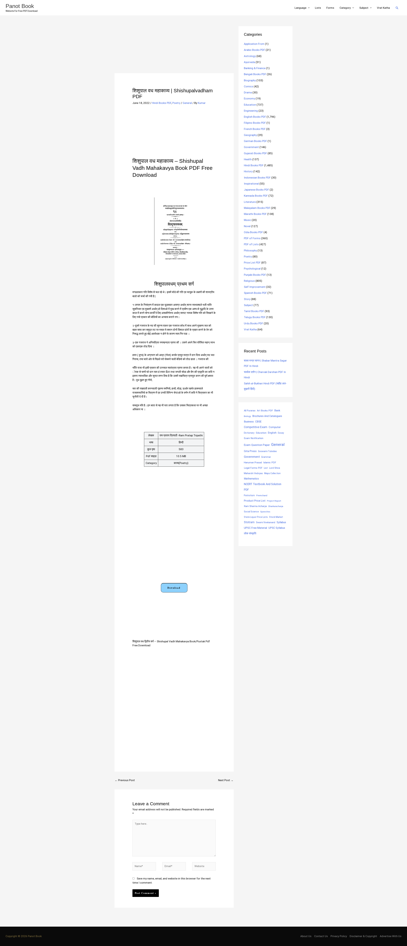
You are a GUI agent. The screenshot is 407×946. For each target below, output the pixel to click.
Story (247, 299)
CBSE (258, 421)
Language (300, 7)
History (248, 171)
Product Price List (255, 500)
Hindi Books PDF (161, 103)
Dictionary (249, 433)
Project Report (274, 501)
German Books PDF (255, 141)
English (272, 432)
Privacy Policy (339, 936)
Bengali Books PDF (255, 74)
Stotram (249, 522)
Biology (247, 416)
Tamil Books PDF (254, 311)
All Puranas (249, 410)
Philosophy (250, 250)
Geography (250, 135)
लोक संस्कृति (250, 533)
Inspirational (251, 183)
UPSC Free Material (255, 527)
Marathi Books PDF (255, 214)
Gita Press (250, 451)
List (266, 467)
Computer (275, 427)
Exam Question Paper (257, 444)
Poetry (176, 103)
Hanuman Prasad (253, 462)
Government (251, 147)
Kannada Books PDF (256, 195)
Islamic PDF (269, 462)
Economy (249, 98)
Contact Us (321, 936)
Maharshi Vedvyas (253, 473)
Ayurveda (249, 62)
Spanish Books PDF (255, 292)
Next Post (225, 780)
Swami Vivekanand (265, 522)
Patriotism (249, 495)
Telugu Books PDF (255, 317)
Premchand (261, 495)
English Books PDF (255, 116)
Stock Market (276, 517)
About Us (305, 936)
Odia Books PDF (253, 232)
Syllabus (281, 522)
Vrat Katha (383, 7)
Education (250, 104)
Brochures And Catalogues (267, 416)
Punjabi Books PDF (255, 274)
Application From (254, 43)
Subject (363, 7)
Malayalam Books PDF (257, 207)
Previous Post (125, 780)
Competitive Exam (255, 427)
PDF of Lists (251, 244)
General (187, 103)
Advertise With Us (390, 936)
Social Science (251, 511)
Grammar (266, 457)
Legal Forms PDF (253, 467)
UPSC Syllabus (277, 527)
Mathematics (251, 478)
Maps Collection (272, 473)
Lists (318, 7)
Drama (248, 92)
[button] (397, 8)
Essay (281, 433)
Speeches (265, 511)
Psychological (252, 268)
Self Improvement (255, 286)
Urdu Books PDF (253, 323)
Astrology (250, 56)
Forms (330, 7)
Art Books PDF (265, 410)
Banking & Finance (255, 68)
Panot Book (20, 6)
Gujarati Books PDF (255, 153)
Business (249, 421)
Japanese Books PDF (256, 189)
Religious (249, 280)
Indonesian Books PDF (257, 177)
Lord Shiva (274, 468)
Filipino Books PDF (255, 122)
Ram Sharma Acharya (255, 506)
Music (247, 220)
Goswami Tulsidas (267, 451)
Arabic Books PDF (254, 49)
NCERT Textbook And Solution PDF (262, 487)
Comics (248, 86)
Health (248, 159)
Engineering (251, 110)
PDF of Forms (252, 238)
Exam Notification (253, 438)
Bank (277, 410)
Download (173, 587)
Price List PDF (252, 262)
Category (345, 7)
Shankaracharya (275, 506)
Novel (247, 226)
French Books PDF (255, 129)
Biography (250, 80)
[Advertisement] (174, 49)
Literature (250, 201)
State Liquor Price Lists (256, 517)
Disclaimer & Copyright (363, 936)
